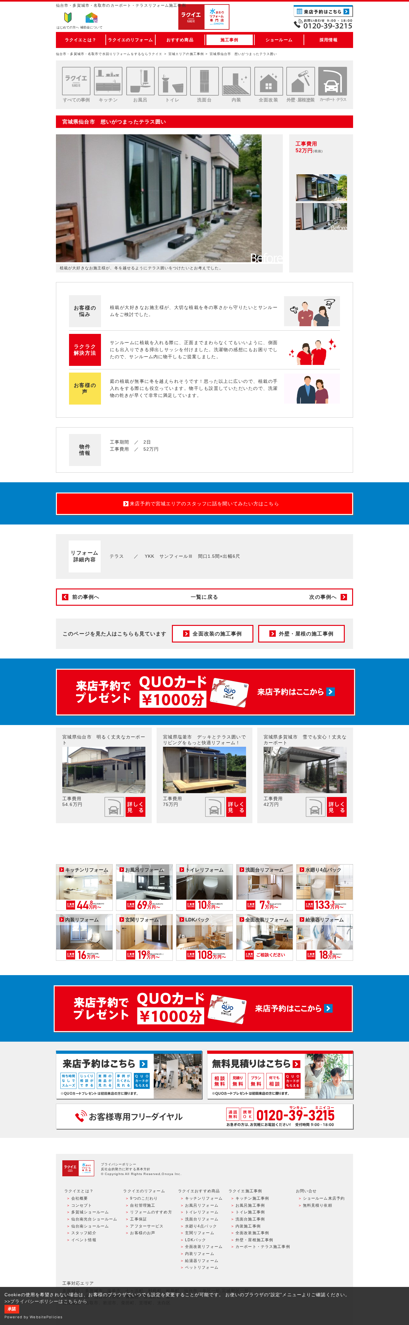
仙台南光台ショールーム (94, 1219)
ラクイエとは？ (80, 39)
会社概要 (79, 1198)
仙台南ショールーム (90, 1226)
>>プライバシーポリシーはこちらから (46, 1301)
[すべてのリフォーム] (76, 81)
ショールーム (279, 39)
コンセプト (81, 1205)
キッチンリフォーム (204, 1198)
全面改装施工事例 (252, 1233)
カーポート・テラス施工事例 (262, 1246)
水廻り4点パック (201, 1226)
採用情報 (328, 39)
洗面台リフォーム (202, 1219)
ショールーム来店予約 (324, 1198)
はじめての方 (68, 27)
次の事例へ (323, 597)
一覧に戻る (204, 597)
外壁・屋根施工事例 (254, 1240)
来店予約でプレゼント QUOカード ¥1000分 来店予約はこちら (205, 692)
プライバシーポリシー (118, 1164)
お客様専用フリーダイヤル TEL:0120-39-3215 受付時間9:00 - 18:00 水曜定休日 (204, 1116)
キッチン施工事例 (252, 1198)
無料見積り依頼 (317, 1205)
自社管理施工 (142, 1205)
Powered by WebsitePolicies (33, 1317)
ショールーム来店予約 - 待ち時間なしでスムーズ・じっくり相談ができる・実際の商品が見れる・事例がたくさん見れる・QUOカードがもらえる (129, 1075)
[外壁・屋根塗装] (300, 81)
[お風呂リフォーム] (140, 81)
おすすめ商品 (180, 39)
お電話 (323, 23)
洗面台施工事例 (250, 1219)
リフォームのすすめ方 (151, 1212)
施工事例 (229, 39)
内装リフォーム (199, 1253)
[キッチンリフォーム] (108, 81)
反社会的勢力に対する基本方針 (126, 1169)
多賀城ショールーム (90, 1212)
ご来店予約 (323, 11)
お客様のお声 (142, 1233)
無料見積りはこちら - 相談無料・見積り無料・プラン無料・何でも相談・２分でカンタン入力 (280, 1075)
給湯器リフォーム (202, 1260)
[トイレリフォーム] (172, 81)
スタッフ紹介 (83, 1233)
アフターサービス (147, 1226)
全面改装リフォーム (204, 1246)
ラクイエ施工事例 (245, 1191)
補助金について (91, 27)
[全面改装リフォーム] (268, 81)
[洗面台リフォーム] (204, 81)
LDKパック (195, 1240)
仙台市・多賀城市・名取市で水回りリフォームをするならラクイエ (109, 54)
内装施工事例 (248, 1226)
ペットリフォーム (202, 1267)
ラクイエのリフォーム (130, 39)
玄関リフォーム (199, 1233)
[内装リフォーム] (236, 81)
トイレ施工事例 (250, 1212)
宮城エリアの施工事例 (186, 54)
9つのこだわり (144, 1198)
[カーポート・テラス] (332, 81)
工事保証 (138, 1219)
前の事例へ (86, 597)
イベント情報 (83, 1240)
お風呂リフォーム (202, 1205)
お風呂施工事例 (250, 1205)
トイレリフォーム (202, 1212)
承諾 (12, 1309)
